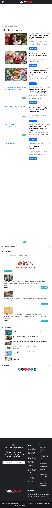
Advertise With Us (38, 503)
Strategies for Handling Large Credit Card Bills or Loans (27, 347)
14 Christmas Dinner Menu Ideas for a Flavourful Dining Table (38, 72)
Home (5, 26)
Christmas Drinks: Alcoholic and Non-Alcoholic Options (38, 55)
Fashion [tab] (20, 255)
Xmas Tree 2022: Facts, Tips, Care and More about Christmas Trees (38, 110)
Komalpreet (32, 87)
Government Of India (44, 466)
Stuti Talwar (32, 33)
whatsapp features (43, 483)
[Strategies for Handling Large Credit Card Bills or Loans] (8, 348)
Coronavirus (42, 449)
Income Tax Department (42, 469)
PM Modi (41, 476)
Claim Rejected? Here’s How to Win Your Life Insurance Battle (28, 352)
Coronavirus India (43, 451)
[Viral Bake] (26, 2)
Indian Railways (43, 472)
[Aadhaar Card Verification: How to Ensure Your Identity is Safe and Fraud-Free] (8, 359)
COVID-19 (42, 454)
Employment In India (44, 456)
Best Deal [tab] (6, 255)
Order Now (8, 271)
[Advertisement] (26, 14)
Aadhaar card (42, 447)
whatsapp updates (43, 485)
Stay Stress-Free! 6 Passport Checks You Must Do (25, 336)
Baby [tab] (26, 255)
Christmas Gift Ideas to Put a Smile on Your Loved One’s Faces (39, 128)
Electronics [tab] (13, 255)
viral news (42, 478)
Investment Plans (43, 474)
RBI (46, 476)
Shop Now (44, 287)
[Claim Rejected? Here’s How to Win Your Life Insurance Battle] (8, 353)
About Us (30, 503)
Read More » (33, 48)
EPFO (41, 458)
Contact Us (46, 503)
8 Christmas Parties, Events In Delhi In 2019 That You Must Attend (39, 147)
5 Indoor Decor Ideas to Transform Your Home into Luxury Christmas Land (38, 91)
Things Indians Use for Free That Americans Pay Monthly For (28, 331)
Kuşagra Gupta (32, 143)
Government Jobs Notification (43, 464)
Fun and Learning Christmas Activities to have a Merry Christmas (38, 37)
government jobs (43, 461)
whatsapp (42, 481)
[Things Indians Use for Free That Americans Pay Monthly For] (8, 332)
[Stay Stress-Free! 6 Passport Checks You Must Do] (8, 337)
